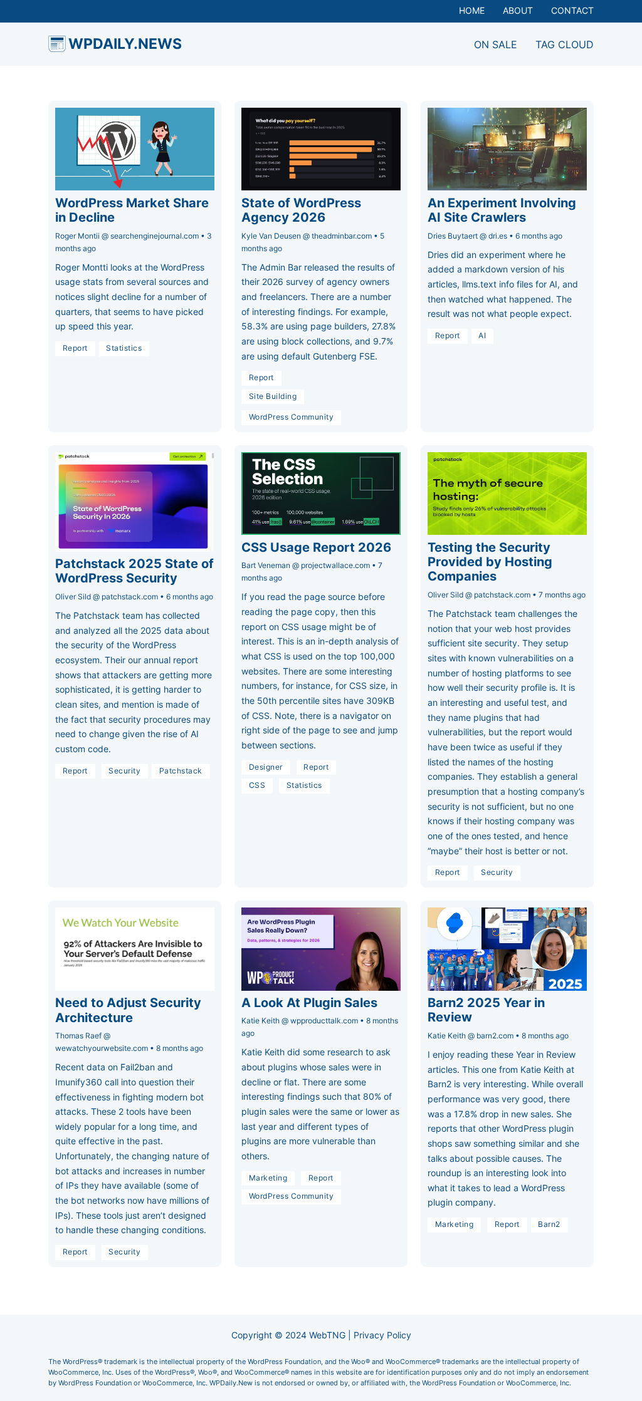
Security (124, 771)
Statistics (124, 348)
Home (472, 11)
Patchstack (181, 771)
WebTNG (327, 1335)
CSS (257, 785)
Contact (572, 11)
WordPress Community (291, 417)
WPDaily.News (125, 44)
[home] (57, 44)
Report (75, 348)
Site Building (273, 396)
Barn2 (549, 1224)
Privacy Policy (382, 1335)
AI (482, 335)
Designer (266, 767)
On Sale (495, 44)
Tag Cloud (564, 44)
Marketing (268, 1178)
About (518, 11)
